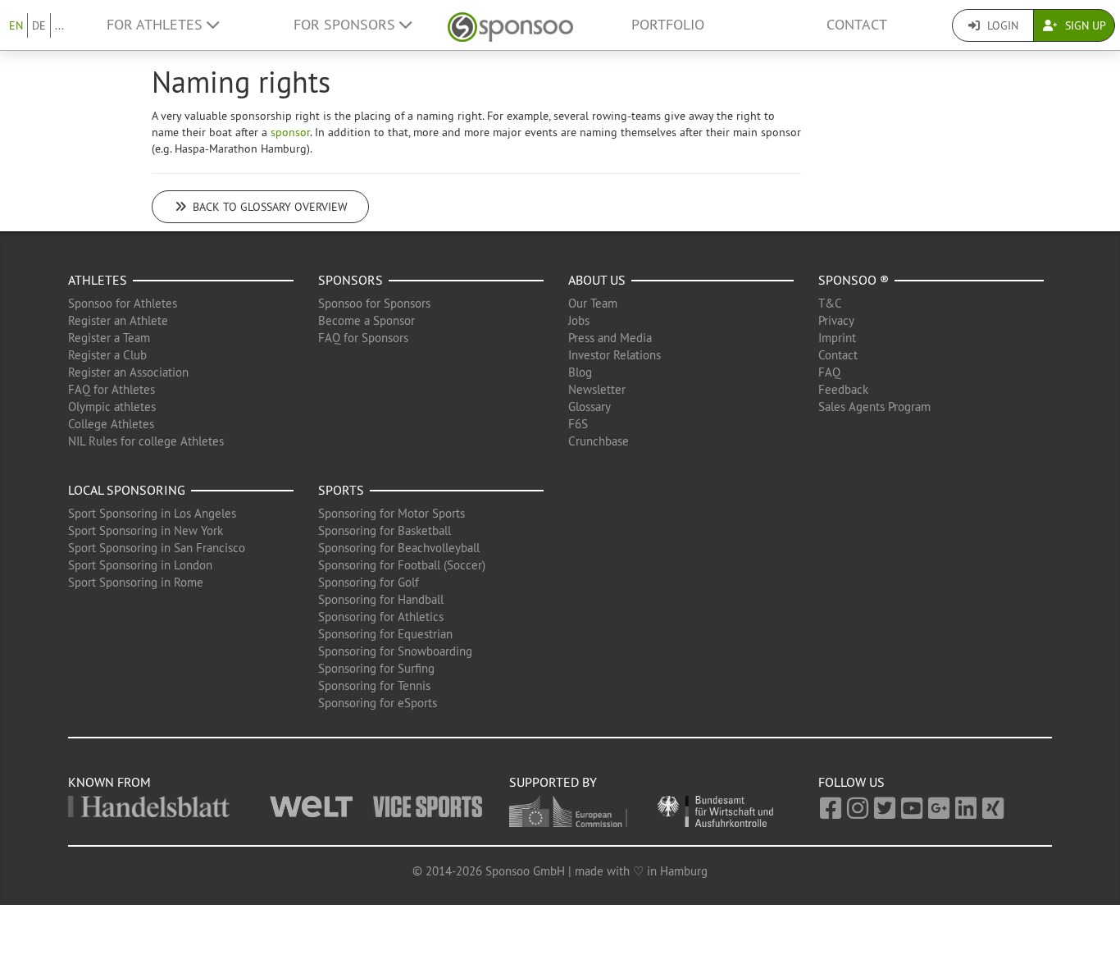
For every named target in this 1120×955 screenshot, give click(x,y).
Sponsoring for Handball (381, 599)
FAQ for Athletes (111, 389)
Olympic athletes (112, 406)
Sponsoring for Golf (368, 582)
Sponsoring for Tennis (374, 685)
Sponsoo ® (853, 280)
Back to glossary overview (268, 206)
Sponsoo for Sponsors (374, 303)
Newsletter (597, 389)
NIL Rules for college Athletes (146, 441)
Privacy (836, 320)
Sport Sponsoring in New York (145, 530)
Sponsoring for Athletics (381, 616)
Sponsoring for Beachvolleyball (399, 547)
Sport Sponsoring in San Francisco (156, 547)
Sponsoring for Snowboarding (395, 651)
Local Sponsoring (126, 490)
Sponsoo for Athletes (122, 303)
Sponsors (350, 280)
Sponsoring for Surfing (376, 668)
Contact (856, 25)
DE (39, 25)
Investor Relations (614, 355)
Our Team (592, 303)
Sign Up (1084, 25)
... (59, 25)
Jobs (579, 320)
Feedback (843, 389)
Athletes (97, 280)
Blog (580, 372)
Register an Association (128, 372)
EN (16, 25)
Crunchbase (598, 441)
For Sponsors (346, 25)
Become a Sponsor (366, 320)
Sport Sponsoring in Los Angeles (152, 513)
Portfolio (667, 25)
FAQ (829, 372)
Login (1001, 25)
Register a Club (107, 355)
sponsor (290, 132)
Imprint (837, 337)
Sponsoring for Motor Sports (391, 513)
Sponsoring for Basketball (384, 530)
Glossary (589, 406)
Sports (341, 490)
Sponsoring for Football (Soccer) (401, 565)
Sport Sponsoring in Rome (135, 582)
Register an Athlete (118, 320)
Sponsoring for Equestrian (385, 634)
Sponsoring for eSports (377, 703)
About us (597, 280)
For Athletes (157, 25)
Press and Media (610, 337)
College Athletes (111, 424)
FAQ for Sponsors (363, 337)
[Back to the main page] (510, 25)
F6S (578, 424)
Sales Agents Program (874, 406)
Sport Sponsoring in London (140, 565)
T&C (830, 303)
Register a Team (109, 337)
